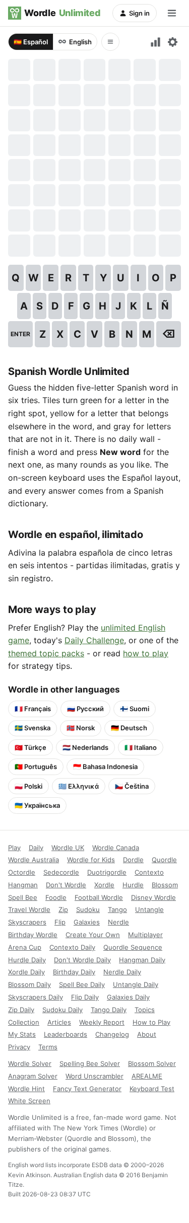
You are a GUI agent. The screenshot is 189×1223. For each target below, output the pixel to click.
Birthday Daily (74, 972)
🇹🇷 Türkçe (30, 747)
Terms (47, 1047)
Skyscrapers (27, 922)
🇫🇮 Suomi (134, 709)
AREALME (147, 1076)
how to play (145, 653)
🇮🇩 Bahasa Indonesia (105, 766)
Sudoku (88, 909)
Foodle (56, 897)
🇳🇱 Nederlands (85, 747)
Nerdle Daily (122, 972)
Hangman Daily (142, 960)
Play (14, 848)
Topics (145, 1010)
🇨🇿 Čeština (132, 786)
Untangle (149, 909)
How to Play (151, 1022)
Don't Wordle (66, 885)
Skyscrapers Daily (35, 997)
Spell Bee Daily (82, 984)
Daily (36, 848)
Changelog (112, 1034)
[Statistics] (155, 42)
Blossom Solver (152, 1063)
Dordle (133, 860)
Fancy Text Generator (87, 1089)
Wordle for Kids (91, 860)
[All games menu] (110, 42)
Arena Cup (24, 947)
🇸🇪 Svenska (32, 728)
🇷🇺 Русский (85, 709)
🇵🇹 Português (36, 766)
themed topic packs (46, 653)
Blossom (165, 885)
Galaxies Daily (128, 997)
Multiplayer (145, 935)
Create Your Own (93, 935)
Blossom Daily (29, 984)
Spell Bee (22, 897)
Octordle (21, 872)
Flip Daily (85, 997)
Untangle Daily (135, 984)
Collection (23, 1022)
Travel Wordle (29, 909)
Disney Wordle (153, 897)
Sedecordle (61, 872)
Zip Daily (21, 1010)
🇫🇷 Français (33, 709)
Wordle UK (67, 848)
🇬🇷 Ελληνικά (78, 786)
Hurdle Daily (27, 960)
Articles (59, 1022)
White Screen (29, 1101)
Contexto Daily (72, 947)
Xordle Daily (26, 972)
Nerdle (118, 922)
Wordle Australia (33, 860)
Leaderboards (65, 1034)
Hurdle (133, 885)
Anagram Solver (32, 1076)
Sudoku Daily (62, 1010)
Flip (60, 922)
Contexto (149, 872)
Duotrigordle (107, 872)
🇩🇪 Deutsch (129, 728)
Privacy (19, 1047)
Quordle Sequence (132, 947)
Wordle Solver (29, 1063)
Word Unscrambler (94, 1076)
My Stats (22, 1034)
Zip (63, 909)
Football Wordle (99, 897)
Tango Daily (109, 1010)
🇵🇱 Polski (28, 786)
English (80, 42)
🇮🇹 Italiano (140, 747)
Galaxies (87, 922)
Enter (20, 334)
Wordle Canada (115, 848)
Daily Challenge (94, 640)
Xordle (104, 885)
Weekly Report (101, 1022)
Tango (117, 909)
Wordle (62, 13)
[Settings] (172, 42)
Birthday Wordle (32, 935)
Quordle (164, 860)
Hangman (23, 885)
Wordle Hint (26, 1089)
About (146, 1034)
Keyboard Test (152, 1089)
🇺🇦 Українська (37, 805)
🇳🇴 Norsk (81, 728)
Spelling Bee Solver (89, 1063)
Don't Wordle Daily (82, 960)
